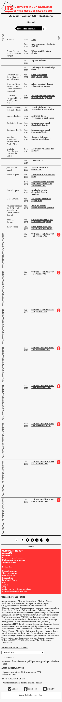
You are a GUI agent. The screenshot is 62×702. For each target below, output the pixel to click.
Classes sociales (27, 608)
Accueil (14, 16)
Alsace (48, 601)
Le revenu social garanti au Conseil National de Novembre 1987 (42, 183)
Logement (38, 624)
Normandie (27, 628)
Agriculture (31, 601)
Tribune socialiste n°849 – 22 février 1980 (42, 235)
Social (29, 633)
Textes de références (48, 635)
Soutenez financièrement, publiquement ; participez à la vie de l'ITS (31, 662)
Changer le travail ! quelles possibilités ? (40, 138)
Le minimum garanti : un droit (43, 175)
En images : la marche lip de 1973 (43, 68)
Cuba (9, 610)
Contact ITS (7, 553)
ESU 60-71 (20, 614)
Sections (21, 633)
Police (4, 631)
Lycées (56, 624)
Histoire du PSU (9, 575)
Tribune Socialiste (46, 638)
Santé (13, 633)
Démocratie (23, 612)
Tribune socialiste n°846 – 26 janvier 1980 (42, 310)
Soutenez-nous (9, 562)
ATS (4, 587)
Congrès (39, 608)
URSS (14, 640)
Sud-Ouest (6, 635)
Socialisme (38, 633)
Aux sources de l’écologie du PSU (43, 45)
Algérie (41, 601)
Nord (18, 628)
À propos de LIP (38, 60)
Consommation (52, 608)
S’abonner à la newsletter (14, 560)
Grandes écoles (24, 619)
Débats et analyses (46, 610)
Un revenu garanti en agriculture (41, 199)
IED (3, 582)
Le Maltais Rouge (9, 580)
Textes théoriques (9, 638)
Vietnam (30, 640)
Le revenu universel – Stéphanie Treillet (41, 131)
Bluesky (50, 688)
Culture (17, 610)
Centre (21, 605)
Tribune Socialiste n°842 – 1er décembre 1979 (42, 386)
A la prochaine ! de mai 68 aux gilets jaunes (42, 85)
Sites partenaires (9, 573)
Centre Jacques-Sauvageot (14, 557)
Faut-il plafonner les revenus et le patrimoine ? (42, 109)
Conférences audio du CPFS (14, 591)
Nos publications (9, 571)
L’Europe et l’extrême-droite (41, 52)
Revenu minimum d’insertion (39, 168)
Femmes (54, 614)
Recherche (46, 16)
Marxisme (6, 626)
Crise (3, 610)
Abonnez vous (9, 674)
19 (42, 540)
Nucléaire (38, 628)
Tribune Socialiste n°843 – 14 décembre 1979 (42, 348)
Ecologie (43, 612)
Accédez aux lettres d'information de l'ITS (22, 672)
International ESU (9, 624)
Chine (29, 605)
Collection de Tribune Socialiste (3, 250)
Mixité (15, 626)
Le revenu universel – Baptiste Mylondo (41, 124)
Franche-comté (8, 619)
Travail (33, 638)
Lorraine (48, 624)
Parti (55, 628)
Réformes (30, 631)
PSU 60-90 (20, 631)
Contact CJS (28, 16)
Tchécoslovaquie (29, 635)
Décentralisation (9, 612)
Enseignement (8, 614)
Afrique (21, 601)
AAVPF (5, 584)
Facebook (32, 688)
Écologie (34, 612)
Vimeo (15, 688)
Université (6, 640)
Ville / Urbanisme (43, 640)
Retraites (5, 633)
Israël (21, 624)
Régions (39, 631)
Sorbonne (49, 633)
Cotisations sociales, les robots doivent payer (42, 220)
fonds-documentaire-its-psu (42, 617)
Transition (24, 638)
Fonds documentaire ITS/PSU (14, 617)
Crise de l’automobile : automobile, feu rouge (41, 227)
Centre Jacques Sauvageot (32, 10)
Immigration (7, 621)
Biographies (7, 578)
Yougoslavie (6, 642)
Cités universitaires (10, 608)
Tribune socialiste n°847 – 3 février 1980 (42, 272)
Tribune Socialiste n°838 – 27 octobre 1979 (42, 462)
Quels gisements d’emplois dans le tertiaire (39, 192)
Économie (53, 612)
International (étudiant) (39, 621)
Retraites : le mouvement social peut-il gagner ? (43, 96)
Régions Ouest (51, 631)
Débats (33, 610)
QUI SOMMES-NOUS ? (12, 551)
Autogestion (31, 603)
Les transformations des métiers (42, 149)
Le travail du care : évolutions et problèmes (42, 117)
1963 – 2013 (37, 160)
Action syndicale (8, 601)
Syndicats (16, 635)
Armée (21, 603)
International (21, 621)
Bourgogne (43, 603)
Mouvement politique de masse (33, 626)
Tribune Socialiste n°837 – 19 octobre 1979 (42, 500)
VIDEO (21, 640)
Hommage (52, 619)
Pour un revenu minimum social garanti (42, 206)
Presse (11, 631)
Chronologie (39, 605)
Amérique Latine (9, 603)
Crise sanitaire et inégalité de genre (39, 75)
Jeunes (29, 624)
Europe (45, 614)
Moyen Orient (7, 628)
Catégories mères (9, 605)
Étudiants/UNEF (33, 614)
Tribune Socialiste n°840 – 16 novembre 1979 (42, 424)
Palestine (48, 628)
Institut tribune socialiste (32, 7)
